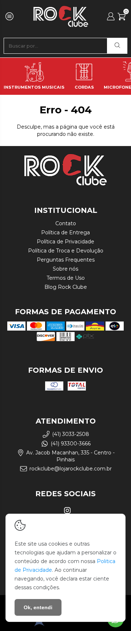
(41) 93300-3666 (71, 443)
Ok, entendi (38, 607)
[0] (122, 18)
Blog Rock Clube (65, 287)
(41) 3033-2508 (70, 434)
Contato (65, 223)
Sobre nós (65, 269)
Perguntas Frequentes (66, 259)
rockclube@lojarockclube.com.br (70, 468)
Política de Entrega (65, 232)
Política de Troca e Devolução (65, 250)
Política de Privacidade (65, 241)
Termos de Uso (66, 278)
